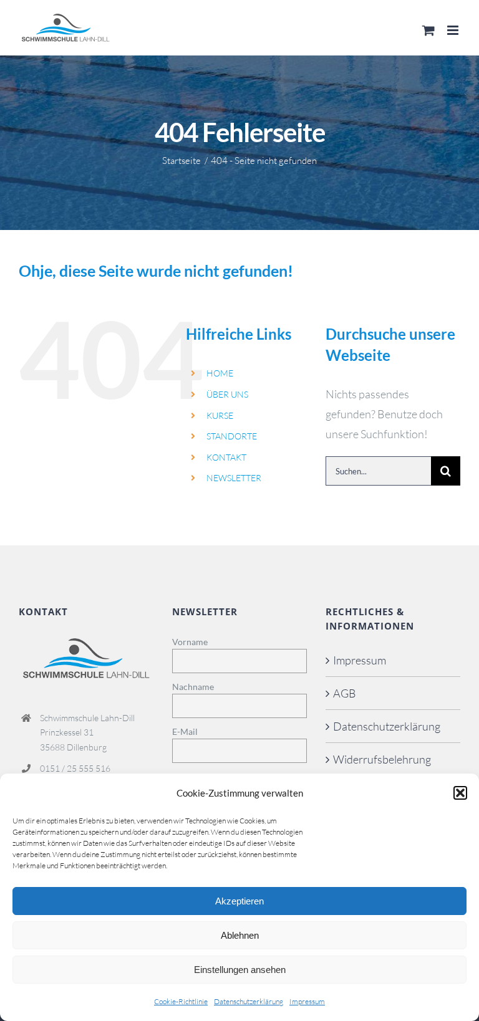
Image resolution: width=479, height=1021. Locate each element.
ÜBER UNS (227, 394)
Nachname (193, 686)
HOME (219, 373)
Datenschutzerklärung (248, 1001)
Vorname (190, 641)
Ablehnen (240, 935)
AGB (344, 693)
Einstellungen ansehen (240, 969)
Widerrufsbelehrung (382, 759)
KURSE (219, 415)
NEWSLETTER (233, 477)
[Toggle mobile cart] (428, 30)
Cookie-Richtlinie (181, 1001)
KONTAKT (226, 457)
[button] (460, 793)
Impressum (307, 1001)
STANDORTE (231, 436)
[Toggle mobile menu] (453, 30)
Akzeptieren (239, 901)
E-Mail (185, 731)
